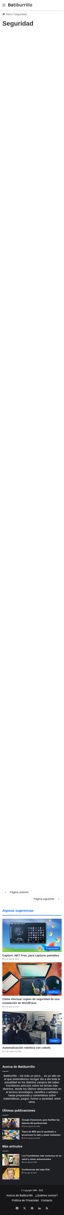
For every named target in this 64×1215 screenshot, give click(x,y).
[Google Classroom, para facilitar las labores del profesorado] (10, 1123)
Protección (9, 34)
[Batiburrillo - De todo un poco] (20, 5)
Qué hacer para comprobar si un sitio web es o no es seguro (29, 45)
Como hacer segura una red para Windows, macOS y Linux (30, 216)
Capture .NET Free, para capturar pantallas (30, 955)
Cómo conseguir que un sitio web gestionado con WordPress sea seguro (32, 543)
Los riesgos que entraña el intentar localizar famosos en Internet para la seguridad (31, 728)
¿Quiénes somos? (46, 1195)
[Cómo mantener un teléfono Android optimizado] (32, 414)
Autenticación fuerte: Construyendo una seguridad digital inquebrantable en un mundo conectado (31, 636)
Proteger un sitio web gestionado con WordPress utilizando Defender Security (31, 303)
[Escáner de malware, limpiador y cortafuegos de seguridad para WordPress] (32, 165)
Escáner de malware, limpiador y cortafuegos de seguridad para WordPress (29, 132)
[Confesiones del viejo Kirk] (10, 1173)
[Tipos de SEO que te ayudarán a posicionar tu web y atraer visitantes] (10, 1135)
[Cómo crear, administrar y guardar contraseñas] (32, 492)
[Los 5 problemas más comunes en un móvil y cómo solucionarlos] (10, 1160)
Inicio (8, 14)
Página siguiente (44, 898)
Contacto (46, 1200)
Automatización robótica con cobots (26, 1047)
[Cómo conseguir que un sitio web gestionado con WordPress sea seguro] (32, 576)
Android (7, 376)
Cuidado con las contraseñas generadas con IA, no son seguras (30, 812)
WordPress (9, 122)
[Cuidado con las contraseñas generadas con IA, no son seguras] (32, 846)
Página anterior (19, 892)
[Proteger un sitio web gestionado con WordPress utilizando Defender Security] (32, 336)
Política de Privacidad (25, 1200)
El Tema (7, 718)
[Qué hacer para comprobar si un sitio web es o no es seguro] (32, 78)
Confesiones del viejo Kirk (36, 1169)
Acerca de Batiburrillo (19, 1195)
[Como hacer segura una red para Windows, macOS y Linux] (32, 249)
